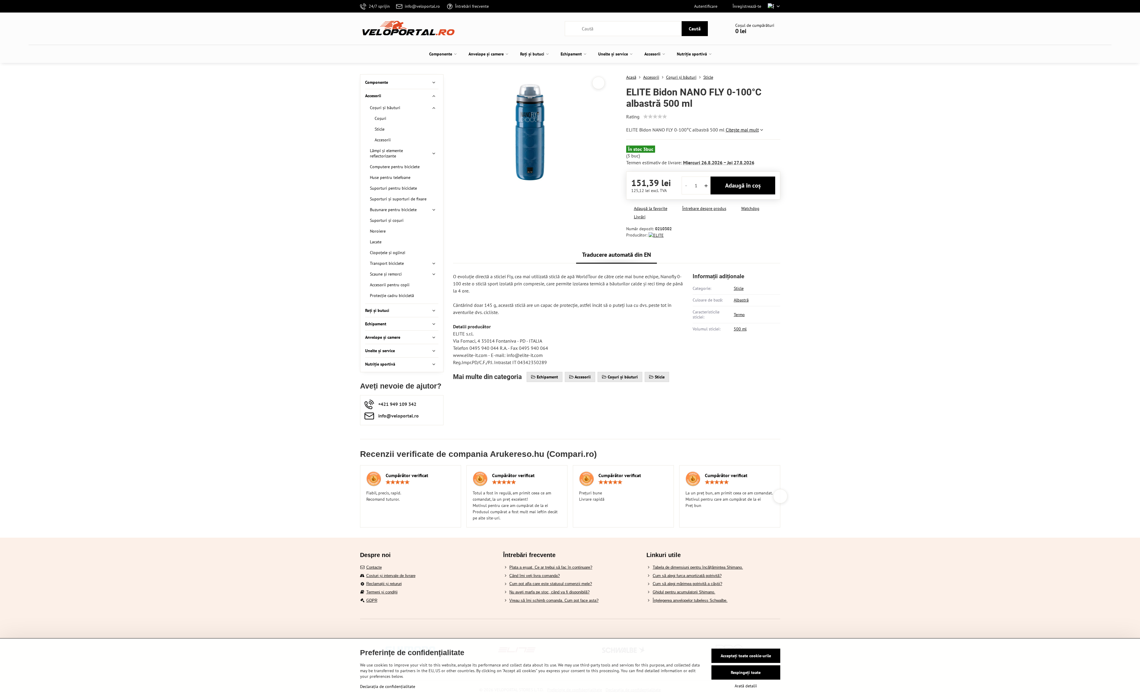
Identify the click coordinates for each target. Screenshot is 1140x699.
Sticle (739, 288)
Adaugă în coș (743, 185)
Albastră (741, 300)
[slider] (655, 116)
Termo (739, 314)
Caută (695, 29)
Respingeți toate (746, 672)
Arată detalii (746, 686)
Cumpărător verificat (407, 475)
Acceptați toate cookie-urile (746, 655)
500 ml (740, 329)
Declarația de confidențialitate (387, 686)
